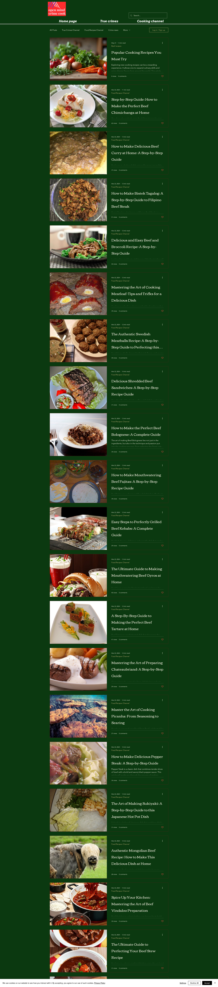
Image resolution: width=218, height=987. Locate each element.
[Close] (214, 983)
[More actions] (163, 42)
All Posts (53, 30)
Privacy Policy (99, 983)
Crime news (113, 30)
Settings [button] (183, 983)
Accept (207, 983)
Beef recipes (116, 46)
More (125, 30)
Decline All (194, 983)
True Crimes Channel (70, 30)
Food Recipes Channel (94, 30)
